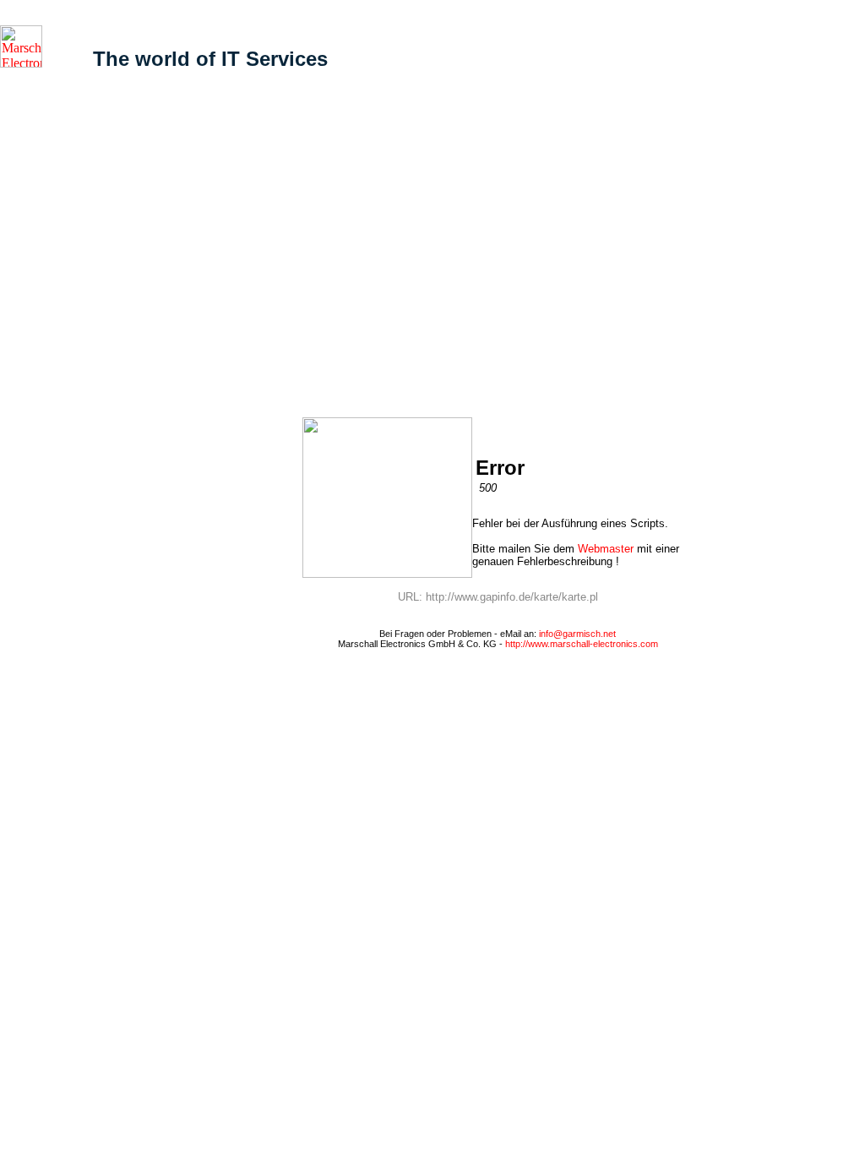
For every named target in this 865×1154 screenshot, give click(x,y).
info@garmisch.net (577, 634)
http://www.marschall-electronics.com (581, 644)
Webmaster (606, 548)
